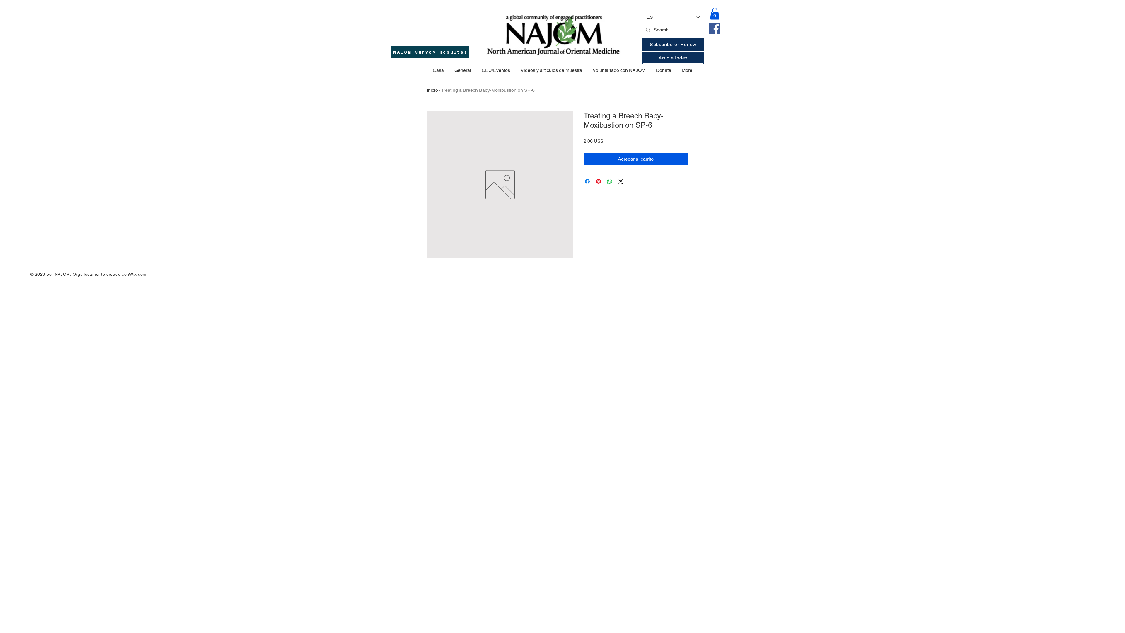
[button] (715, 13)
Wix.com (137, 274)
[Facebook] (714, 28)
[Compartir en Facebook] (587, 181)
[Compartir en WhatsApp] (609, 181)
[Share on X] (620, 181)
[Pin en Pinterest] (598, 181)
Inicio (432, 90)
